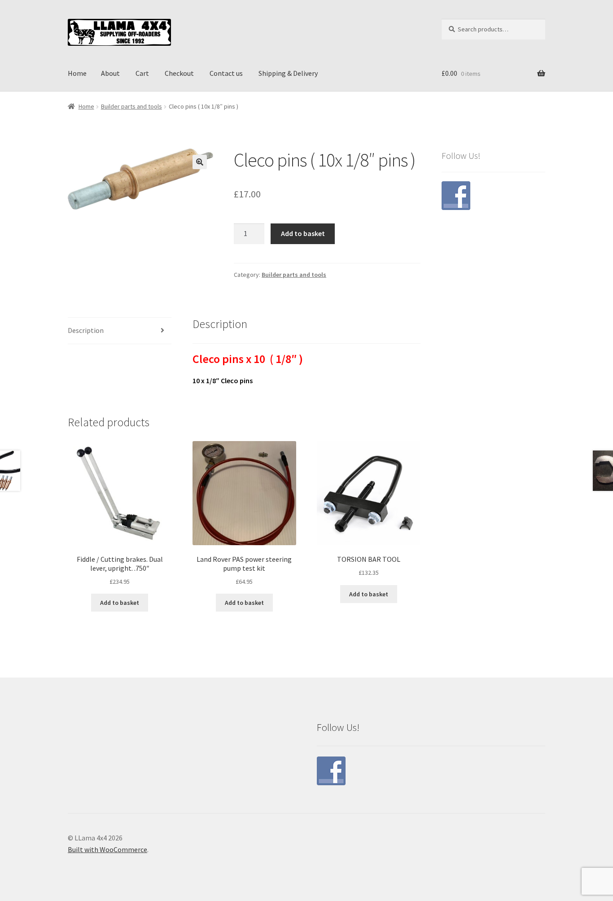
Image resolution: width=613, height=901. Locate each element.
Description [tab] (86, 330)
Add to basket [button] (119, 603)
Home (77, 73)
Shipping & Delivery (288, 73)
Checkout (179, 73)
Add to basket (303, 233)
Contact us (226, 73)
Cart (142, 73)
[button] (200, 162)
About (110, 73)
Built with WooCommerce (107, 849)
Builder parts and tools (131, 106)
